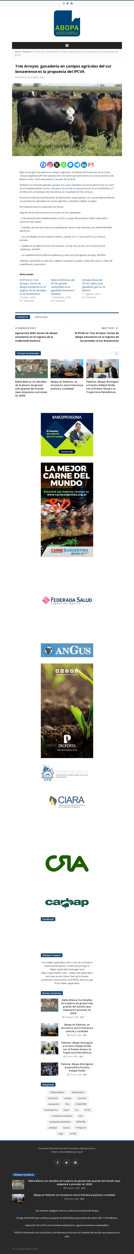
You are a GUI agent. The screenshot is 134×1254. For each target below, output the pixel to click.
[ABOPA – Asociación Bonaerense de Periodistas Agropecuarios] (67, 23)
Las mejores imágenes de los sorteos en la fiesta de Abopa (67, 1210)
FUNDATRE (81, 1104)
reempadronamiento (59, 1121)
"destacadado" (57, 1092)
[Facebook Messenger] (70, 165)
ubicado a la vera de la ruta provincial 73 (72, 188)
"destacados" (78, 1092)
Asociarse (53, 1098)
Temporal (81, 1127)
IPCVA (87, 1110)
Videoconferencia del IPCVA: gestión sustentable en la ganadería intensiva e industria (63, 286)
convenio (82, 1098)
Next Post (108, 328)
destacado (41, 317)
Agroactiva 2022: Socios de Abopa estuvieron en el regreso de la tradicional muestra (36, 336)
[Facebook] (64, 3)
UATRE (73, 1133)
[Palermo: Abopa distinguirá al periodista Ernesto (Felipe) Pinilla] (49, 1069)
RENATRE (81, 1121)
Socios (66, 1127)
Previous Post (27, 328)
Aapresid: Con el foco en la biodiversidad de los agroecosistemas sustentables (67, 1225)
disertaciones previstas (48, 212)
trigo (61, 1133)
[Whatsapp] (64, 165)
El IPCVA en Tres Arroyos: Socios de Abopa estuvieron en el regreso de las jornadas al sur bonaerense (33, 286)
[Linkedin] (84, 165)
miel (81, 1115)
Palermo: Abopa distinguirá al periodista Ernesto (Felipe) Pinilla (77, 1067)
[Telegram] (77, 165)
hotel (66, 1110)
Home (18, 51)
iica (76, 1110)
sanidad (53, 1127)
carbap (67, 1098)
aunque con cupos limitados (67, 184)
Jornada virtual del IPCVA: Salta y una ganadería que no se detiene (93, 285)
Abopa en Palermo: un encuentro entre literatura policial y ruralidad (67, 385)
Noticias (27, 51)
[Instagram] (72, 3)
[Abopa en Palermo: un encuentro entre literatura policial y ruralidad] (49, 1029)
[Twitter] (67, 3)
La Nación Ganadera (62, 1115)
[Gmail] (91, 165)
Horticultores (50, 1110)
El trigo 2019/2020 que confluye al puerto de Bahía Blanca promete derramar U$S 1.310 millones (67, 1217)
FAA (67, 1104)
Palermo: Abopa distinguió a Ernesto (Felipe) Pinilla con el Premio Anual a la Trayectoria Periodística (102, 387)
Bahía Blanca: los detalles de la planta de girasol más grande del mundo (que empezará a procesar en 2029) (31, 388)
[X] (57, 165)
